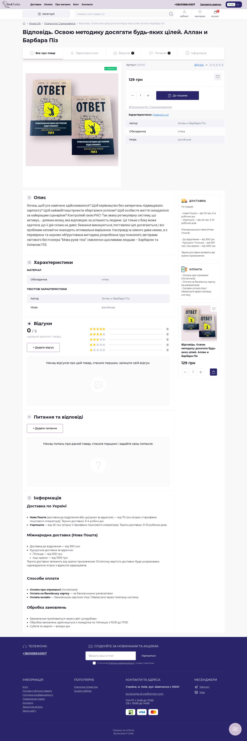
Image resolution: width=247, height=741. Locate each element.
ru (238, 4)
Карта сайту (29, 710)
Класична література (86, 687)
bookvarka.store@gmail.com (145, 694)
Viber (202, 692)
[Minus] (132, 95)
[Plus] (148, 95)
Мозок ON (35, 23)
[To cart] (213, 372)
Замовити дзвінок (210, 4)
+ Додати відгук (43, 347)
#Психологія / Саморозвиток (150, 107)
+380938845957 (35, 653)
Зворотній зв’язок (33, 706)
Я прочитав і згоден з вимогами (125, 663)
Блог (76, 4)
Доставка (35, 4)
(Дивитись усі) (161, 114)
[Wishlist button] (217, 76)
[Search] (171, 14)
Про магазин (62, 4)
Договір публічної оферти (37, 691)
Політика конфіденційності (121, 663)
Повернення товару (34, 698)
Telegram (204, 687)
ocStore (130, 730)
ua (232, 4)
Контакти (87, 4)
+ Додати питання (45, 428)
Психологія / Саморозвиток (59, 23)
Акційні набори (82, 691)
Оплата (48, 4)
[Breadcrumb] (24, 23)
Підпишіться (149, 655)
